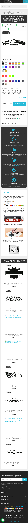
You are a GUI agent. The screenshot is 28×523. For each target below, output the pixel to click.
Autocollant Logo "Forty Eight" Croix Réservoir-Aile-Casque (14, 360)
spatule (14, 176)
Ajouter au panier (19, 104)
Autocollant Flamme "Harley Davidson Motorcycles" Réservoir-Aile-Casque (14, 309)
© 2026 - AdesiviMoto (14, 521)
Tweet (12, 123)
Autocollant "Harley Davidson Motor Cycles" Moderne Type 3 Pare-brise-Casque (14, 437)
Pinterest (15, 123)
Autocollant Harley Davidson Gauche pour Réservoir (14, 385)
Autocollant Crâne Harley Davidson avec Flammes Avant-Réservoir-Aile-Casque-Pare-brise (14, 412)
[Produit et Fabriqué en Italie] (14, 517)
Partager (8, 123)
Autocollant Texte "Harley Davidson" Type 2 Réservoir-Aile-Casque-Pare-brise (14, 463)
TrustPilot (16, 165)
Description (7, 193)
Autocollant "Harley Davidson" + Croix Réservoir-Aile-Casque (14, 335)
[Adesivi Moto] (8, 1)
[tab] (7, 193)
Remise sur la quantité (18, 108)
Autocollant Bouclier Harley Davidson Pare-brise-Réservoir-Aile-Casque (14, 284)
